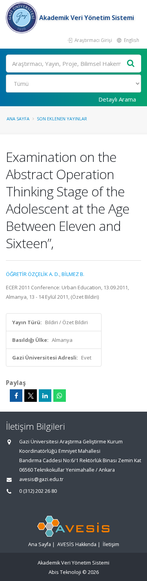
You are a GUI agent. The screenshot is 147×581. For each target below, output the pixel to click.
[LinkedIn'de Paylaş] (45, 395)
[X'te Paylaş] (30, 395)
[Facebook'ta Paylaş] (16, 395)
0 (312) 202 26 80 (38, 491)
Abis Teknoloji (65, 572)
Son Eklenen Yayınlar (62, 119)
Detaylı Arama (117, 99)
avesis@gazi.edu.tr (41, 479)
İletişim (111, 544)
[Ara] (131, 64)
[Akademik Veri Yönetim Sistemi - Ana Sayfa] (22, 17)
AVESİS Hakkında (76, 544)
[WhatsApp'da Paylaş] (59, 395)
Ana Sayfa (18, 119)
